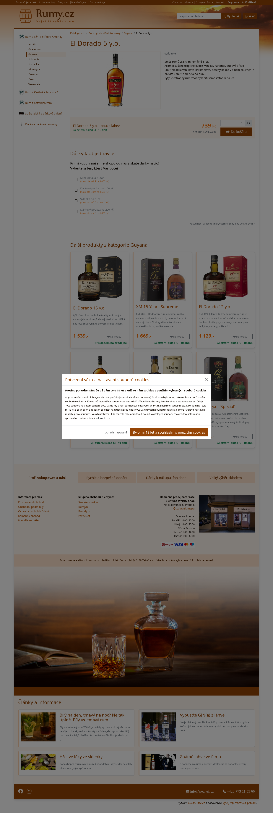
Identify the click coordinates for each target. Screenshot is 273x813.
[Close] (206, 379)
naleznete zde (103, 418)
